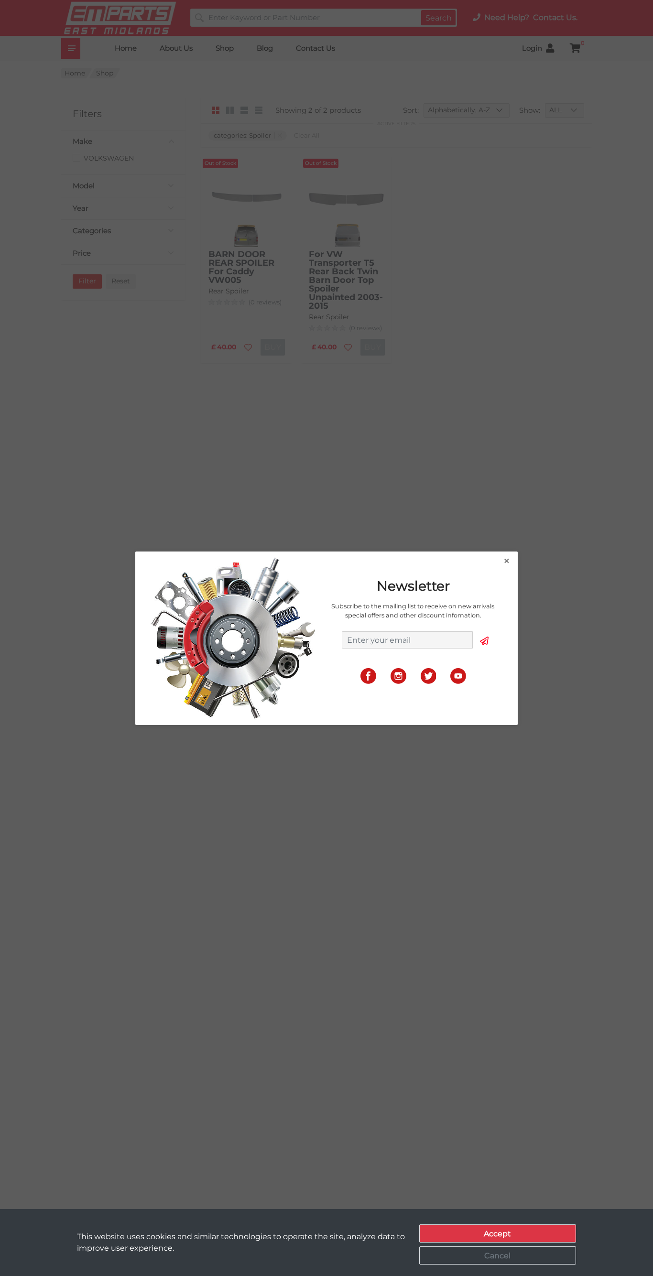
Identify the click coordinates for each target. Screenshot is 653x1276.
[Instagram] (398, 675)
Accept (497, 1233)
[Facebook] (368, 675)
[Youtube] (458, 675)
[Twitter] (428, 675)
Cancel (497, 1255)
